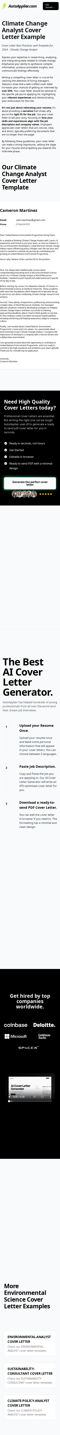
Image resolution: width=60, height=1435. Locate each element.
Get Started (50, 6)
